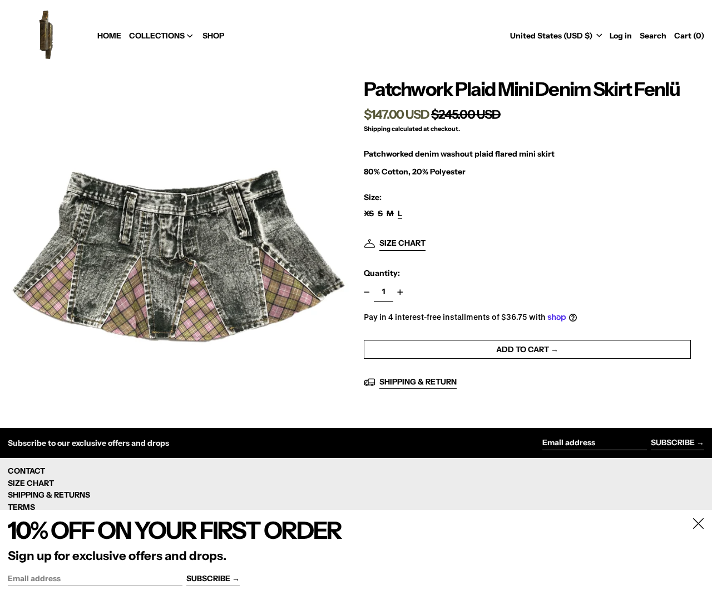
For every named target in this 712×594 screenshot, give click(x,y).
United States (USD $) (552, 36)
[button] (653, 35)
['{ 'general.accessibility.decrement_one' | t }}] (367, 292)
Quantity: (382, 273)
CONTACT (26, 471)
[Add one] (400, 292)
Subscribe (673, 442)
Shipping (377, 129)
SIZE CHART (31, 483)
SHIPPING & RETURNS (49, 495)
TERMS (21, 507)
